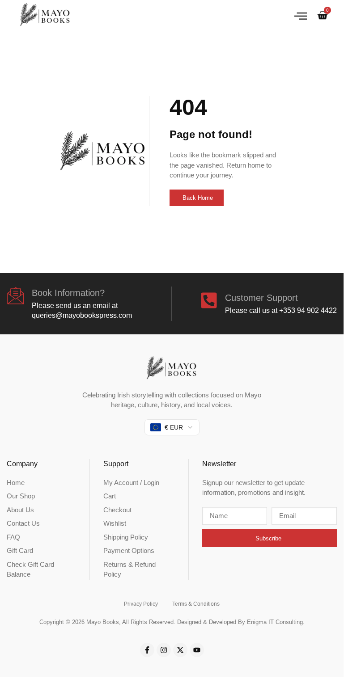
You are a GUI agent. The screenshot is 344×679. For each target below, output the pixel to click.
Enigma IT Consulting (275, 622)
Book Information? (68, 293)
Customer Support (261, 298)
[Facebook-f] (147, 650)
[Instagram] (164, 650)
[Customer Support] (209, 300)
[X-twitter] (180, 650)
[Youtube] (197, 650)
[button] (300, 15)
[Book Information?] (16, 295)
